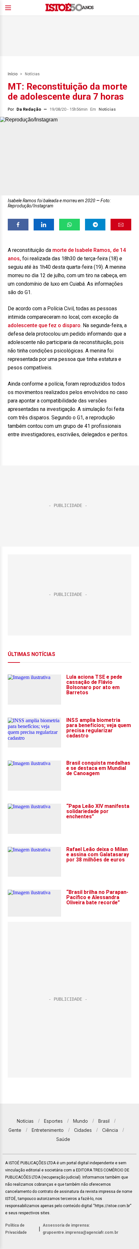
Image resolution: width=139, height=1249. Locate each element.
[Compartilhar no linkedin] (44, 224)
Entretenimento (48, 1130)
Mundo (80, 1121)
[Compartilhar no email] (121, 224)
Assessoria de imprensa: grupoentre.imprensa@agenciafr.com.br (80, 1229)
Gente (14, 1130)
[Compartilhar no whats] (69, 224)
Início (12, 74)
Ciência (110, 1130)
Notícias (32, 74)
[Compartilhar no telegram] (95, 224)
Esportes (53, 1121)
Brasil (104, 1121)
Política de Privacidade (16, 1229)
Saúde (63, 1139)
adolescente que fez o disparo (44, 325)
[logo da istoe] (69, 8)
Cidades (83, 1130)
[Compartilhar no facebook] (18, 224)
